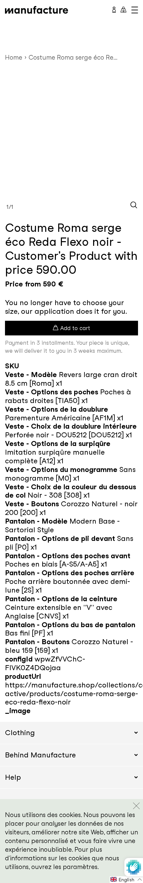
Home (13, 57)
